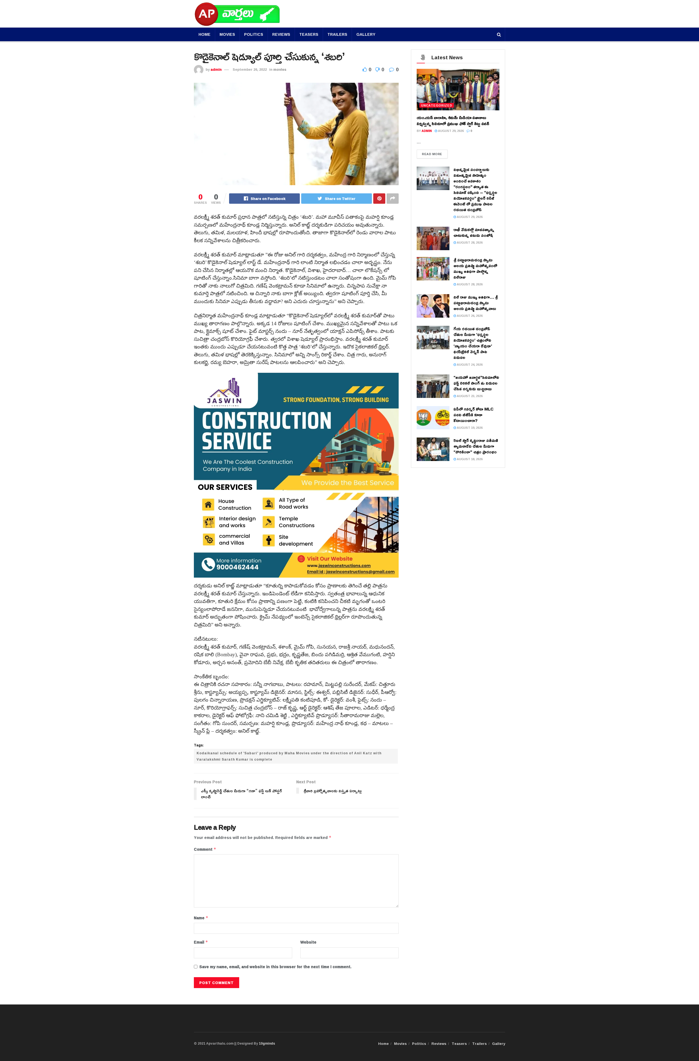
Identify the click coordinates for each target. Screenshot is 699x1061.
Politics (253, 34)
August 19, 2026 (469, 427)
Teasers (308, 34)
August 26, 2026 (469, 315)
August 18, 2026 (469, 459)
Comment (205, 849)
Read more (432, 154)
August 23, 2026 (469, 396)
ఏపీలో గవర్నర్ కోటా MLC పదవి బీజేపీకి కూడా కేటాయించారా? (473, 414)
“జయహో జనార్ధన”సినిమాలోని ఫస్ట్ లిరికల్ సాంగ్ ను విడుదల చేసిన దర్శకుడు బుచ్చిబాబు (476, 383)
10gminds (267, 1043)
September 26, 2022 (250, 69)
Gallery (365, 34)
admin (216, 69)
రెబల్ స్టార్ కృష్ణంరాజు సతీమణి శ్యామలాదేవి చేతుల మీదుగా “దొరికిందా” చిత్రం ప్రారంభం (476, 446)
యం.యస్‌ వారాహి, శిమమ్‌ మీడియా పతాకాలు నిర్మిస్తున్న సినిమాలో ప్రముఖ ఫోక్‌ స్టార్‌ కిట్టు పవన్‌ (453, 120)
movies (279, 69)
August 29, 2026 (450, 131)
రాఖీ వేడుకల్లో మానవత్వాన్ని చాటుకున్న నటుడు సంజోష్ (474, 232)
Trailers (337, 34)
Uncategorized (436, 105)
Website (308, 942)
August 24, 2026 (469, 364)
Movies (227, 34)
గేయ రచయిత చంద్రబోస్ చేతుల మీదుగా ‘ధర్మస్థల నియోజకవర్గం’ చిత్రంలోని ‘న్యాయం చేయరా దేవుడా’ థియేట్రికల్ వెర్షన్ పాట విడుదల (473, 343)
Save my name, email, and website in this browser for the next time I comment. (275, 967)
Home (205, 34)
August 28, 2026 (469, 242)
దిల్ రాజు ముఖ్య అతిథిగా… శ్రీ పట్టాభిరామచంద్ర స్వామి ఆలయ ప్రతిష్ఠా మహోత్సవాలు (476, 302)
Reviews (281, 34)
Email (201, 942)
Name (201, 918)
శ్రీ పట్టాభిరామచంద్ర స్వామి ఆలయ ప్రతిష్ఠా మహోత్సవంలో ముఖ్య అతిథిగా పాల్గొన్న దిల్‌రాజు (475, 268)
